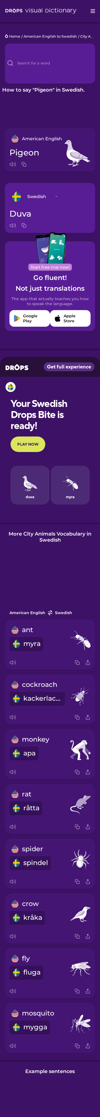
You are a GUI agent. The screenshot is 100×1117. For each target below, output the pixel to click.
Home (14, 37)
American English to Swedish (50, 37)
